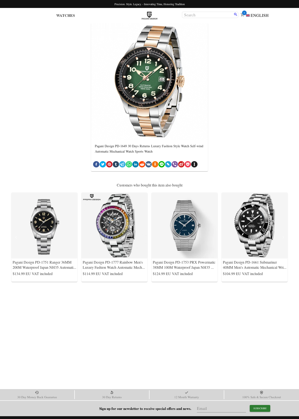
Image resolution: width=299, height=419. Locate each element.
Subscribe (260, 408)
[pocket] (188, 165)
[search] (235, 14)
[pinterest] (109, 165)
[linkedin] (135, 165)
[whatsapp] (129, 165)
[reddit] (142, 165)
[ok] (155, 165)
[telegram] (122, 165)
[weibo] (181, 165)
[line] (161, 165)
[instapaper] (194, 165)
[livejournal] (168, 165)
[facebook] (96, 165)
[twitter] (103, 165)
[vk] (148, 165)
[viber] (174, 165)
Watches (65, 15)
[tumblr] (116, 165)
